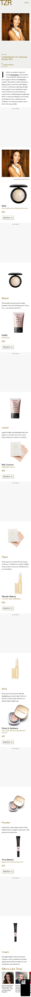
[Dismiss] (28, 981)
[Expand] (22, 981)
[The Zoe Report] (6, 2)
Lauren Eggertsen (8, 64)
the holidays (15, 75)
